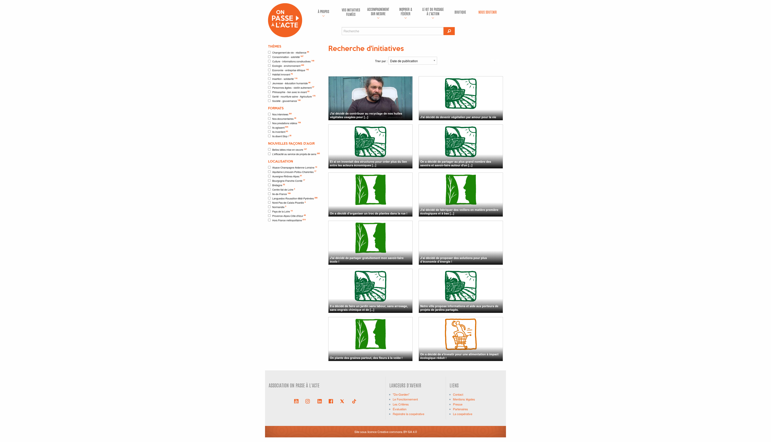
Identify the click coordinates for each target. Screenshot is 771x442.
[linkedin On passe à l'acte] (319, 400)
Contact (458, 394)
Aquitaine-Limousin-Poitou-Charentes (294, 172)
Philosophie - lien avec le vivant (290, 92)
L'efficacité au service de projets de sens (296, 154)
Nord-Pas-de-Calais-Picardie (289, 202)
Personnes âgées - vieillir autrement (293, 87)
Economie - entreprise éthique (290, 70)
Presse (457, 404)
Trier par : (381, 61)
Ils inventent (280, 132)
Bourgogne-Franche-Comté (288, 180)
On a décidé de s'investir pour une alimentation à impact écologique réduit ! (459, 356)
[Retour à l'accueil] (285, 20)
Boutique (460, 12)
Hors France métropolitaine (289, 220)
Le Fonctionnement (405, 399)
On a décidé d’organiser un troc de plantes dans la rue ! (368, 213)
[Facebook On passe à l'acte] (331, 400)
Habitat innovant (282, 74)
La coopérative (462, 414)
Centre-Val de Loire (283, 189)
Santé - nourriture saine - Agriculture (293, 96)
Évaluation (399, 409)
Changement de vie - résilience (290, 52)
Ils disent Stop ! (281, 136)
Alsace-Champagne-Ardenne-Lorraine (294, 167)
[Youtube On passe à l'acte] (296, 400)
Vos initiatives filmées (351, 12)
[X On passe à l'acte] (343, 400)
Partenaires (460, 409)
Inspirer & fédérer (405, 11)
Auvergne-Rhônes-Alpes (287, 176)
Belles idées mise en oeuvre (289, 149)
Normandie (279, 207)
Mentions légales (464, 399)
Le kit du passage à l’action (433, 11)
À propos (323, 11)
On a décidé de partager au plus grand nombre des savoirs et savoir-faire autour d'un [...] (455, 163)
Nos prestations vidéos (286, 123)
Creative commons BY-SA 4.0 (397, 432)
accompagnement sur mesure (378, 11)
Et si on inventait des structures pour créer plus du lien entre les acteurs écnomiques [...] (368, 163)
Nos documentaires (284, 118)
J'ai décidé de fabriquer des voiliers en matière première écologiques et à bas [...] (459, 211)
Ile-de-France (281, 194)
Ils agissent (280, 127)
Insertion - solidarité (284, 79)
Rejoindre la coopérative (408, 414)
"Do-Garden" (401, 394)
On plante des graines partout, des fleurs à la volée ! (366, 358)
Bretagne (278, 185)
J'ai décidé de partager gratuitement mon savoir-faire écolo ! (367, 259)
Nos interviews (282, 114)
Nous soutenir (487, 12)
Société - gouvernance (286, 101)
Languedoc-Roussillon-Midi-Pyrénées (294, 198)
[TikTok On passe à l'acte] (354, 400)
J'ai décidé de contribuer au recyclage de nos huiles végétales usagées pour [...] (366, 115)
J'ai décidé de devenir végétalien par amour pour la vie (458, 117)
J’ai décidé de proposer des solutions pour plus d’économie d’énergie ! (453, 259)
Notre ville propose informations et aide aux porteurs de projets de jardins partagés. (459, 307)
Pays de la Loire (282, 211)
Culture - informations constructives (293, 61)
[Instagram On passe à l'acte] (308, 400)
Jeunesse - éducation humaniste (291, 83)
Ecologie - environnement (288, 65)
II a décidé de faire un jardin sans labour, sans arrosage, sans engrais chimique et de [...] (369, 307)
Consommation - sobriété (287, 57)
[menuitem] (323, 12)
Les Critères (401, 404)
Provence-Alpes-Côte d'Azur (289, 215)
